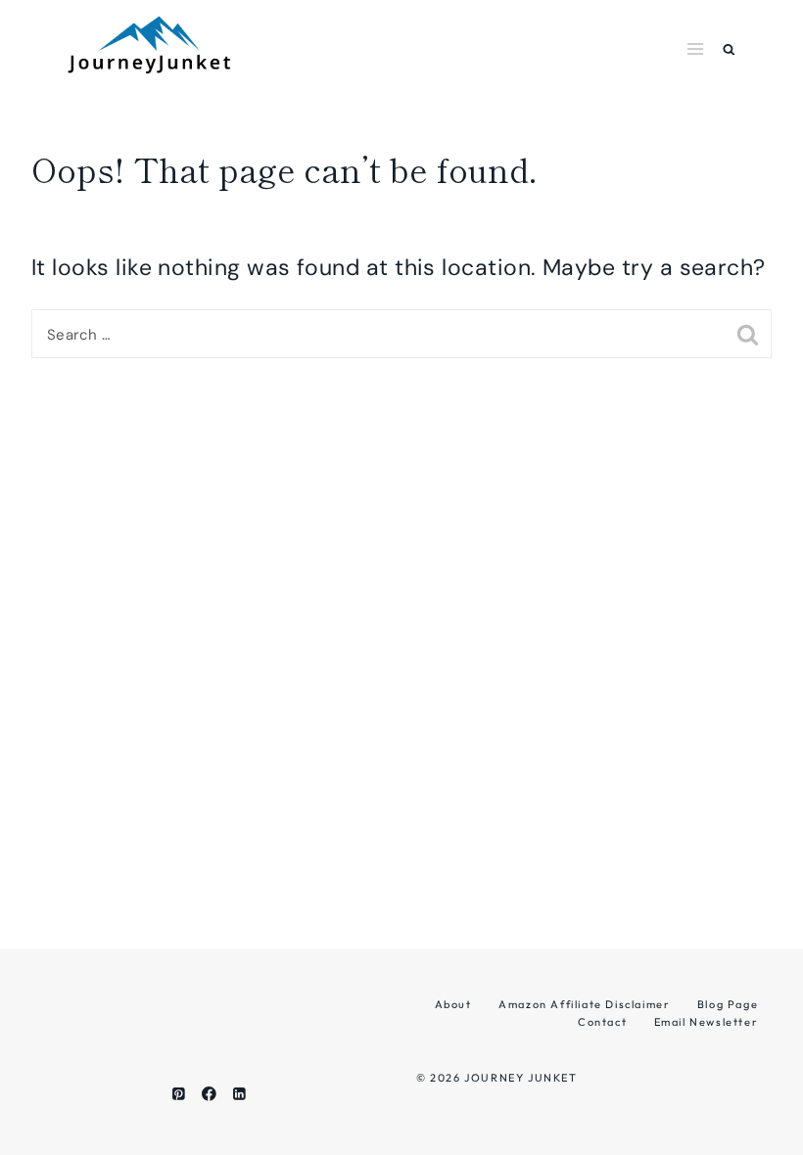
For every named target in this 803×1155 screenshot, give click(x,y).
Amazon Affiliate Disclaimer (584, 1004)
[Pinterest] (179, 1094)
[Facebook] (209, 1094)
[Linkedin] (239, 1094)
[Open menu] (696, 48)
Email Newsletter (706, 1022)
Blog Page (727, 1004)
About (453, 1004)
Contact (602, 1022)
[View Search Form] (729, 49)
